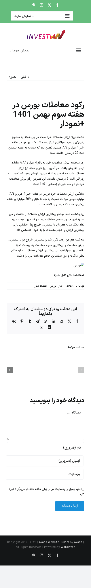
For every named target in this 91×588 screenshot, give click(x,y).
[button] (81, 370)
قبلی (23, 76)
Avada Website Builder (54, 542)
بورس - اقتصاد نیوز (45, 286)
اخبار (61, 286)
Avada (78, 542)
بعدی (13, 76)
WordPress (68, 547)
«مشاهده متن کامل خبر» (69, 275)
